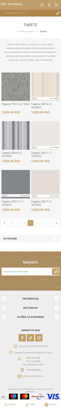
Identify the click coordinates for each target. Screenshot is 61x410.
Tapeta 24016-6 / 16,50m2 (11, 154)
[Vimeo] (30, 337)
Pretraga (57, 13)
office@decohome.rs (33, 376)
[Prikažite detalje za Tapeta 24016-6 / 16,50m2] (15, 135)
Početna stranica (26, 31)
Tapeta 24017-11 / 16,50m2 (12, 203)
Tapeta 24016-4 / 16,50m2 (41, 106)
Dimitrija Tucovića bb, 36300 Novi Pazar (33, 352)
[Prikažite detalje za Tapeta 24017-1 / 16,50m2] (45, 135)
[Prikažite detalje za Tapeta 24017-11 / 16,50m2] (15, 184)
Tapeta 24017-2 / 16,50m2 (41, 203)
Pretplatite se (55, 271)
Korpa (56, 4)
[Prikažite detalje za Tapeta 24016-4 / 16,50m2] (45, 86)
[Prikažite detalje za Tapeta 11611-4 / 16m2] (15, 86)
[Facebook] (22, 337)
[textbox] (27, 13)
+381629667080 (33, 369)
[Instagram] (38, 337)
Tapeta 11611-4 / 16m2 (15, 104)
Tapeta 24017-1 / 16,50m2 (41, 154)
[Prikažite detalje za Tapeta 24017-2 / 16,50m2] (45, 184)
